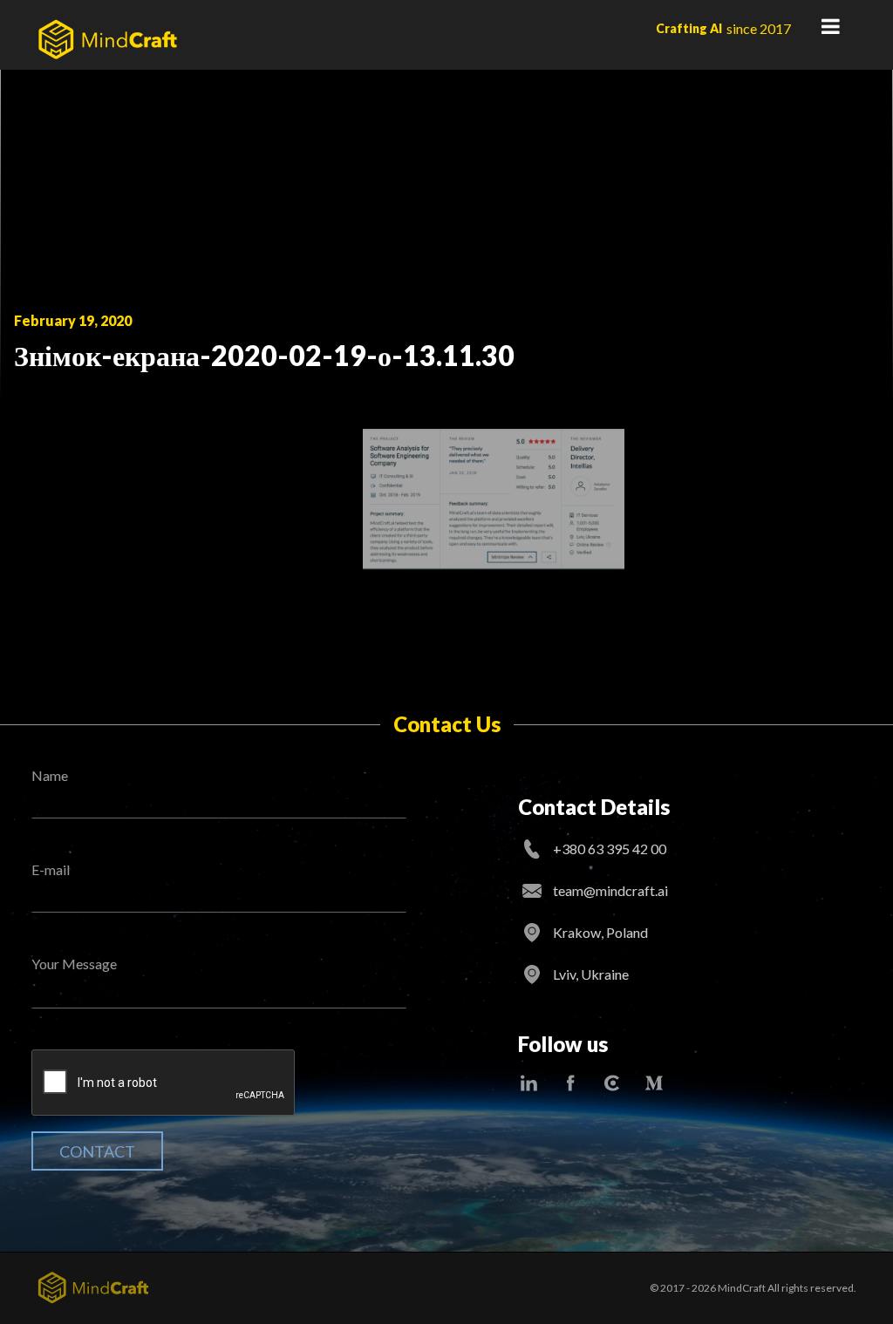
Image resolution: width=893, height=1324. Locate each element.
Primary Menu (830, 26)
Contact (97, 1151)
